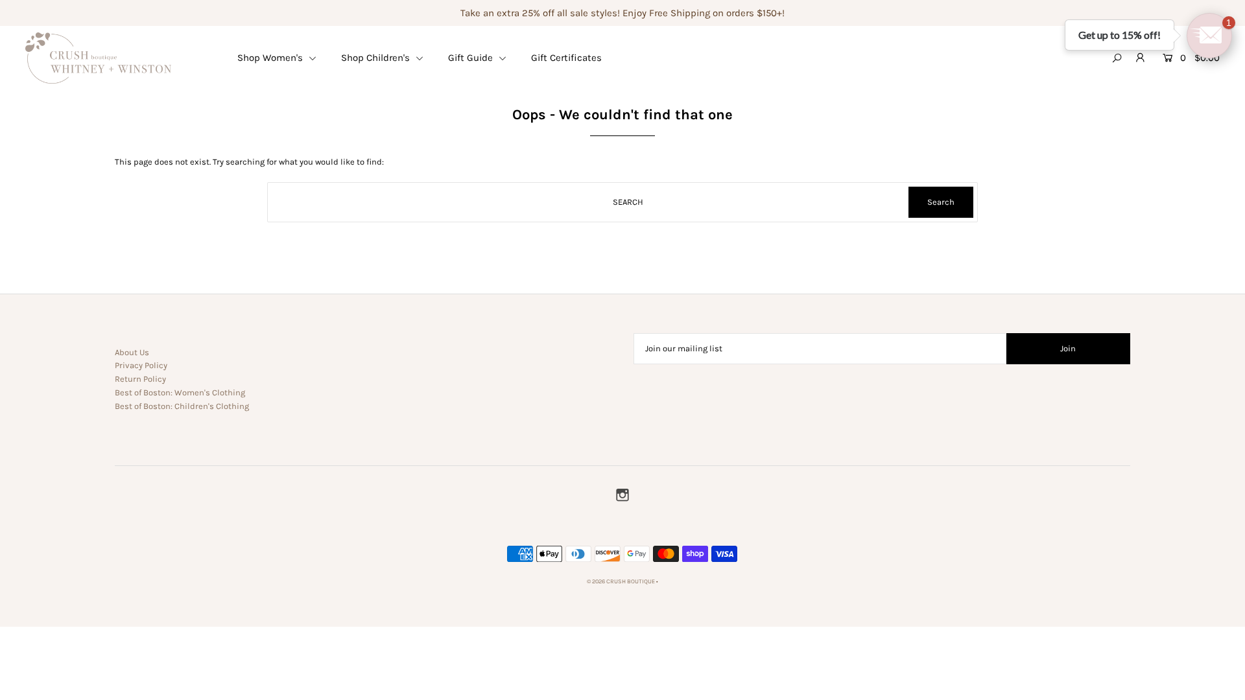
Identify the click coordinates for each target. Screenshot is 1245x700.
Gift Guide (471, 58)
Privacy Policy (141, 365)
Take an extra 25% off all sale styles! (540, 13)
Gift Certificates (566, 58)
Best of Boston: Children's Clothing (182, 406)
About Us (132, 352)
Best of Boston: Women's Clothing (180, 392)
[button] (1209, 35)
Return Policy (140, 379)
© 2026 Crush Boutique (621, 581)
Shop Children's (376, 58)
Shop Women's (271, 58)
